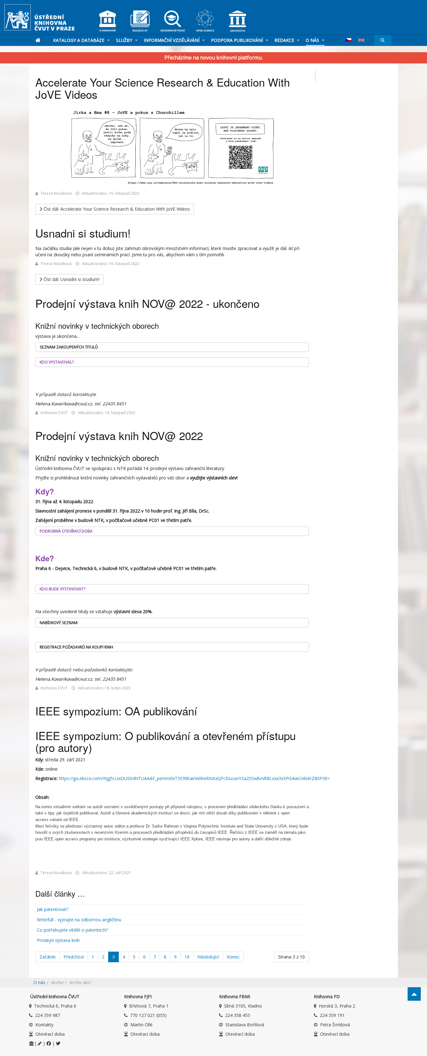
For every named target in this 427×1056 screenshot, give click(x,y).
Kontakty (44, 1025)
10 (186, 957)
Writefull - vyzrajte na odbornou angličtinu (79, 920)
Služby (124, 40)
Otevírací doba (50, 1034)
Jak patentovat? (52, 909)
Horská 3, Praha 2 (337, 1006)
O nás (313, 40)
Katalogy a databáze (79, 40)
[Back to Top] (414, 994)
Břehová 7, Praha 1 (148, 1006)
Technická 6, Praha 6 (55, 1006)
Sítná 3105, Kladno (243, 1006)
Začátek (47, 957)
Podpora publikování (237, 40)
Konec (233, 957)
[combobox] (382, 40)
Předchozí (73, 957)
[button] (172, 347)
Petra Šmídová (335, 1025)
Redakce (284, 40)
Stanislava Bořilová (244, 1025)
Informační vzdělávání (172, 40)
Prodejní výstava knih (58, 940)
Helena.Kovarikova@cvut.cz (63, 404)
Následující (208, 957)
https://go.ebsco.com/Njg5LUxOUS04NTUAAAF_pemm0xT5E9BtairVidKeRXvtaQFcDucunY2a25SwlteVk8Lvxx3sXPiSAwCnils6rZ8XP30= (194, 778)
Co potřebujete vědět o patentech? (72, 930)
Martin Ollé (141, 1025)
